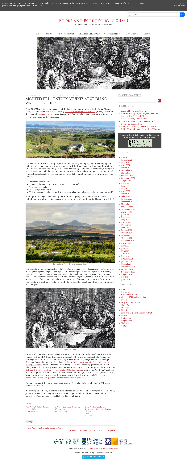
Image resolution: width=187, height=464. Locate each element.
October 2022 (127, 207)
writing (29, 422)
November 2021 (127, 235)
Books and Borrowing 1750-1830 (93, 21)
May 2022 (125, 220)
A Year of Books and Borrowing (67, 407)
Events (124, 300)
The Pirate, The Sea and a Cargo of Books (45, 428)
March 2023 (126, 194)
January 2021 (126, 261)
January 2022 (126, 230)
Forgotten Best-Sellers (130, 302)
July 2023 (125, 183)
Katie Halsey (43, 95)
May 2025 (125, 157)
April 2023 (125, 191)
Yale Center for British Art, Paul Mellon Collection (102, 448)
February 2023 (127, 196)
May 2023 (125, 188)
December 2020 (128, 264)
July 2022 (125, 215)
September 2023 (128, 178)
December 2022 (127, 201)
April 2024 (125, 165)
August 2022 (126, 212)
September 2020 (128, 272)
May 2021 (125, 251)
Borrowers (125, 292)
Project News (57, 95)
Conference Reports (129, 295)
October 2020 (127, 269)
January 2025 (126, 160)
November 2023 (128, 173)
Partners (124, 315)
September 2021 (128, 241)
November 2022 (128, 204)
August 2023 (126, 181)
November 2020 (128, 267)
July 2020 (125, 277)
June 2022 (125, 217)
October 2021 (126, 238)
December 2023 (127, 170)
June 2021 (125, 248)
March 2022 (126, 225)
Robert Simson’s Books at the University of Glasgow (92, 430)
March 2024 (126, 168)
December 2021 (127, 233)
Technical (125, 323)
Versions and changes (94, 457)
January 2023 (126, 199)
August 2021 (126, 243)
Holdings (125, 308)
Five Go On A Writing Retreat (37, 407)
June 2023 (125, 186)
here (77, 357)
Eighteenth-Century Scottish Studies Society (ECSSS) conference (54, 370)
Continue (181, 3)
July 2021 (125, 246)
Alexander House (44, 114)
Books (124, 289)
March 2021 (126, 256)
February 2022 (127, 228)
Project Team (71, 95)
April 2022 (125, 222)
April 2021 (125, 254)
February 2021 (127, 259)
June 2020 (125, 280)
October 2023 (127, 175)
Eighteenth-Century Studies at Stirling (80, 112)
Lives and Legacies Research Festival (136, 313)
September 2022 (128, 209)
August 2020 (126, 274)
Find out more (179, 6)
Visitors (124, 326)
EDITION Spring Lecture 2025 (134, 119)
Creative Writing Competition (133, 297)
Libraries (124, 310)
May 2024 (125, 162)
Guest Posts (126, 305)
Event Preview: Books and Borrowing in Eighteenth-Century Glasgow (98, 409)
